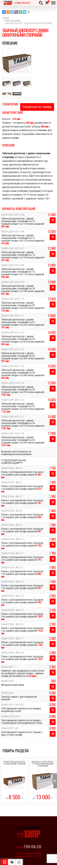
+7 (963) (22, 2)
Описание (4, 862)
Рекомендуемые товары (19, 862)
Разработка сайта (23, 856)
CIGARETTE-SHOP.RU (34, 853)
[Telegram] (12, 12)
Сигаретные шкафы (12, 21)
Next (55, 780)
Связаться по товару (37, 107)
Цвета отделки (11, 862)
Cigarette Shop (8, 3)
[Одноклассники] (8, 12)
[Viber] (16, 12)
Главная (5, 18)
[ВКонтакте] (4, 12)
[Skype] (24, 12)
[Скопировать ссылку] (28, 12)
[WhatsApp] (20, 12)
